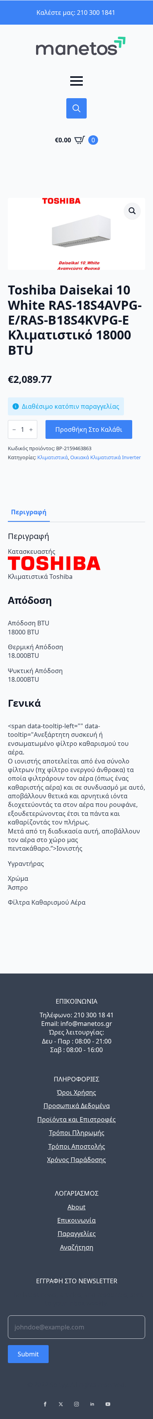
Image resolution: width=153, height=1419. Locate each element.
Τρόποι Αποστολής (76, 1146)
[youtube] (107, 1404)
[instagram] (76, 1404)
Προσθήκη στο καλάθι (88, 429)
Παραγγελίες (77, 1233)
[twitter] (60, 1404)
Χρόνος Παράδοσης (76, 1159)
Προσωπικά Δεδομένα (77, 1105)
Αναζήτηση (76, 1247)
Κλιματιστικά (52, 457)
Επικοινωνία (76, 1220)
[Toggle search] (76, 108)
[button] (132, 211)
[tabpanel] (76, 719)
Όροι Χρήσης (76, 1092)
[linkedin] (92, 1404)
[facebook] (45, 1404)
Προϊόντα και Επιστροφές (76, 1119)
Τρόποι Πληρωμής (76, 1132)
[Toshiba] (54, 568)
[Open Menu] (76, 81)
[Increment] (31, 429)
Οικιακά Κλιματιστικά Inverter (105, 457)
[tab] (29, 512)
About (76, 1207)
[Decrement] (14, 429)
